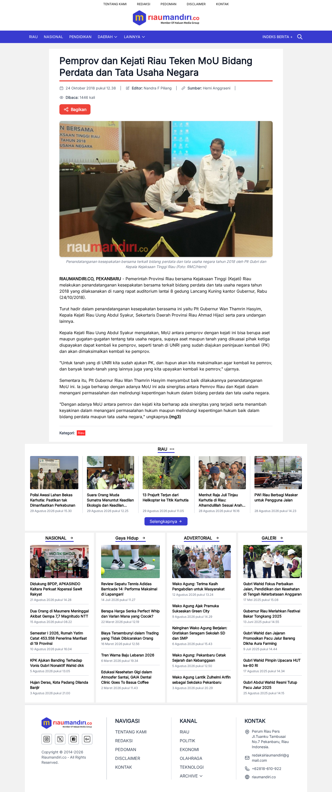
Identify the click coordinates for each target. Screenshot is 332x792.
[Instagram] (47, 739)
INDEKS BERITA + (277, 36)
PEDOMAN (168, 2)
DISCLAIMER (196, 2)
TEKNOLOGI (192, 767)
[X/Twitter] (60, 739)
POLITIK (187, 740)
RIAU (33, 36)
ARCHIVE (189, 776)
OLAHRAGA (191, 758)
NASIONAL (53, 36)
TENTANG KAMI (115, 2)
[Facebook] (73, 739)
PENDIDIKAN (80, 36)
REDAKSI (143, 2)
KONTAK (222, 2)
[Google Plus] (87, 739)
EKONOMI (189, 749)
